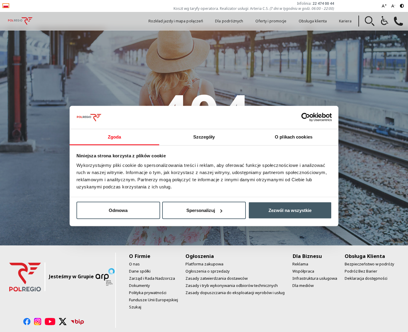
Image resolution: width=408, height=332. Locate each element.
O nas (134, 264)
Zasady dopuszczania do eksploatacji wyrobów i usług (235, 292)
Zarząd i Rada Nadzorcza (152, 278)
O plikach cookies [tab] (293, 136)
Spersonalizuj (200, 210)
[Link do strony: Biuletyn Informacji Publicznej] (77, 321)
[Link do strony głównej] (20, 21)
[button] (370, 21)
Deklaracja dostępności (366, 278)
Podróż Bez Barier (361, 271)
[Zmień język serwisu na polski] (5, 5)
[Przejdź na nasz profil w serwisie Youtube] (50, 321)
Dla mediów (303, 285)
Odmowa (118, 210)
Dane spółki (140, 271)
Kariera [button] (345, 21)
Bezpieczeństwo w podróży (369, 264)
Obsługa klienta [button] (313, 21)
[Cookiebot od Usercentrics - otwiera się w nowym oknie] (306, 117)
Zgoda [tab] (114, 136)
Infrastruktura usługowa (314, 278)
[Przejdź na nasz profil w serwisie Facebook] (26, 321)
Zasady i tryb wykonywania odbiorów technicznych (231, 285)
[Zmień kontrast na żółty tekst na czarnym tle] (402, 5)
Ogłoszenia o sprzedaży (207, 271)
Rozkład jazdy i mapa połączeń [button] (175, 21)
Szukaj (135, 307)
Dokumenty (139, 285)
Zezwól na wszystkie (290, 210)
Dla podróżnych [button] (229, 21)
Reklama (300, 264)
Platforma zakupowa (204, 264)
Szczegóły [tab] (204, 136)
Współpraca (303, 271)
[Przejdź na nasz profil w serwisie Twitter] (63, 321)
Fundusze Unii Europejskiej (153, 299)
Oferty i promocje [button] (271, 21)
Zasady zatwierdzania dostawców (216, 278)
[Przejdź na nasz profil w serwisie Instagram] (37, 321)
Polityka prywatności (147, 292)
